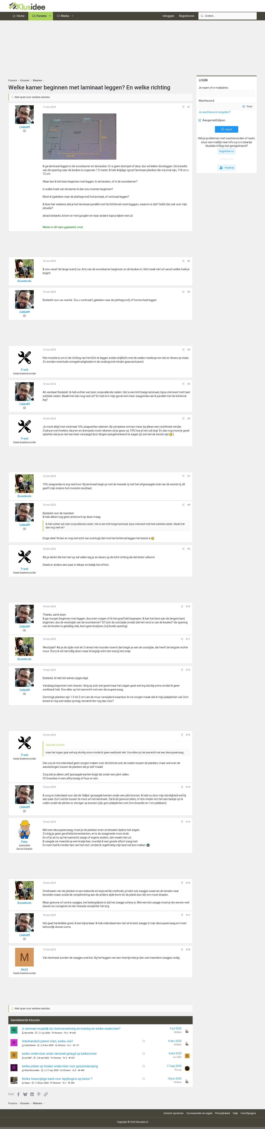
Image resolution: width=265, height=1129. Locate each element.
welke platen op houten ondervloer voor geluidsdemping (60, 1066)
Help (235, 1113)
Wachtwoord (206, 100)
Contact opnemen (174, 1113)
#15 (188, 821)
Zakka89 (24, 127)
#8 (188, 504)
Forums (41, 15)
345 (74, 1033)
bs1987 (28, 1058)
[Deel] (183, 107)
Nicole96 (28, 1033)
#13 (188, 734)
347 (73, 1058)
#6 (188, 418)
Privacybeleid (222, 1113)
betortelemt (30, 1045)
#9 (188, 548)
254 (72, 1083)
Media (65, 15)
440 (82, 1070)
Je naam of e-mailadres (213, 87)
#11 (188, 639)
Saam (27, 1083)
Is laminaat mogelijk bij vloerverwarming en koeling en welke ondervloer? (71, 1028)
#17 (188, 915)
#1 (188, 107)
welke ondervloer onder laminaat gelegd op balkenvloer (59, 1053)
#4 (188, 349)
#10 (188, 606)
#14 (188, 787)
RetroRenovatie (31, 1070)
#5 (188, 383)
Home (20, 15)
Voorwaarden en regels (199, 1113)
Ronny (178, 1069)
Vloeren (58, 1033)
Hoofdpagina (248, 1113)
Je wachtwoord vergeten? (214, 112)
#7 (188, 476)
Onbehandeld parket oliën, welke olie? (47, 1041)
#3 (188, 291)
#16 (188, 882)
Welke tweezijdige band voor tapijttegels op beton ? (57, 1079)
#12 (188, 669)
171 (77, 1045)
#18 (188, 949)
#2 (188, 261)
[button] (50, 16)
